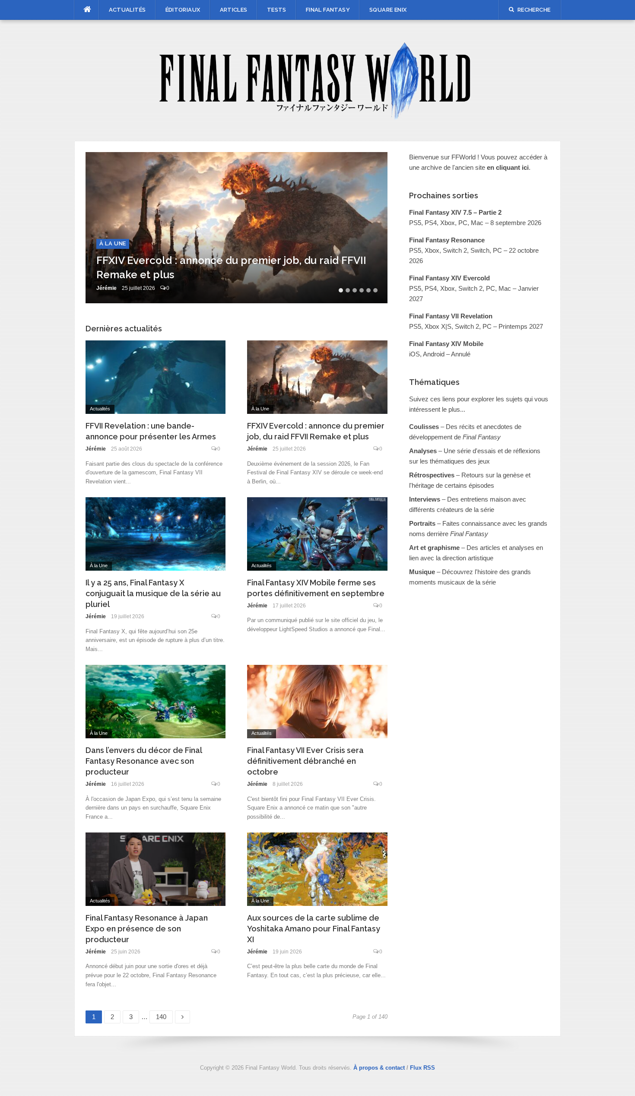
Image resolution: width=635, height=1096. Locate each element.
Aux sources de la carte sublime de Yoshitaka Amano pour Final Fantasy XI (313, 928)
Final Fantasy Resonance (447, 240)
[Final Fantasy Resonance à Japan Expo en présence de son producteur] (156, 868)
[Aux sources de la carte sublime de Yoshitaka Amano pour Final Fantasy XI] (317, 868)
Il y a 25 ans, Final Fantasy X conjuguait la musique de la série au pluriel (153, 593)
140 (163, 1015)
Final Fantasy (328, 9)
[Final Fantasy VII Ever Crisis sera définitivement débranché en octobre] (317, 701)
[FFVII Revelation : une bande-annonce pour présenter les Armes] (156, 376)
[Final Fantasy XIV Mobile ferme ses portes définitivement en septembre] (317, 533)
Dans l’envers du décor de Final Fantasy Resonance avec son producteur (144, 761)
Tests (276, 9)
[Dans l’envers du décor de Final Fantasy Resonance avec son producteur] (156, 701)
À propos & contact (379, 1067)
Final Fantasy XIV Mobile (446, 343)
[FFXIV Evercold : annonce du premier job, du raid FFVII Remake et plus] (317, 376)
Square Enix (387, 9)
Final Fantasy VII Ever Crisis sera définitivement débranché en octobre (305, 761)
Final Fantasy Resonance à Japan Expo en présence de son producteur (147, 928)
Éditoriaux (182, 9)
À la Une (113, 243)
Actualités (127, 9)
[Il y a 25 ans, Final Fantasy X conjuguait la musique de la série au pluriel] (156, 533)
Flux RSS (422, 1067)
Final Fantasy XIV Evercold (449, 278)
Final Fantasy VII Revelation (450, 316)
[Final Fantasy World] (318, 79)
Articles (234, 9)
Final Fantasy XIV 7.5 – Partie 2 (455, 212)
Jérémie (106, 288)
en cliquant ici (508, 167)
